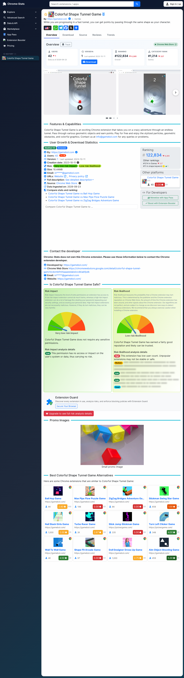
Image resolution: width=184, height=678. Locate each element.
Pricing (10, 45)
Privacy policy (77, 176)
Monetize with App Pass (161, 197)
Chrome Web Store (165, 44)
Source (83, 34)
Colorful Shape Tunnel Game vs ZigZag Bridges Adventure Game (83, 200)
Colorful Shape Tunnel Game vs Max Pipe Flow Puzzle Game (81, 196)
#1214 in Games (150, 163)
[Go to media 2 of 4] (110, 118)
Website (59, 176)
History (11, 54)
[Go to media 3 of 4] (114, 118)
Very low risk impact (65, 166)
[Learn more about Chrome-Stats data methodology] (79, 183)
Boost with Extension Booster (161, 203)
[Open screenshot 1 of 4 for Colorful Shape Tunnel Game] (80, 92)
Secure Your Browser (66, 406)
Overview (51, 34)
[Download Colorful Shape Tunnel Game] (95, 57)
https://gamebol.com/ (75, 264)
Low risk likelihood (90, 166)
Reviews (96, 34)
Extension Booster (16, 40)
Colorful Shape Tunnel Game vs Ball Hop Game (74, 193)
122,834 (157, 155)
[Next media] (175, 92)
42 (57, 155)
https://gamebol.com (57, 19)
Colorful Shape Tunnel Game (162, 177)
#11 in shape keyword (153, 166)
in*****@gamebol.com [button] (67, 172)
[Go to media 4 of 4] (117, 118)
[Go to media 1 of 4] (107, 118)
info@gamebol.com (106, 136)
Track (67, 44)
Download (68, 34)
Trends (111, 34)
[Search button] (137, 4)
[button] (173, 4)
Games (77, 19)
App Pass (12, 34)
